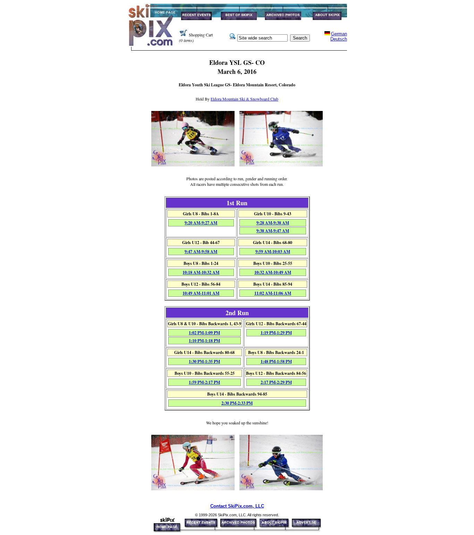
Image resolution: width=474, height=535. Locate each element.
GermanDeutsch (338, 36)
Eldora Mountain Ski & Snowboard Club (244, 99)
